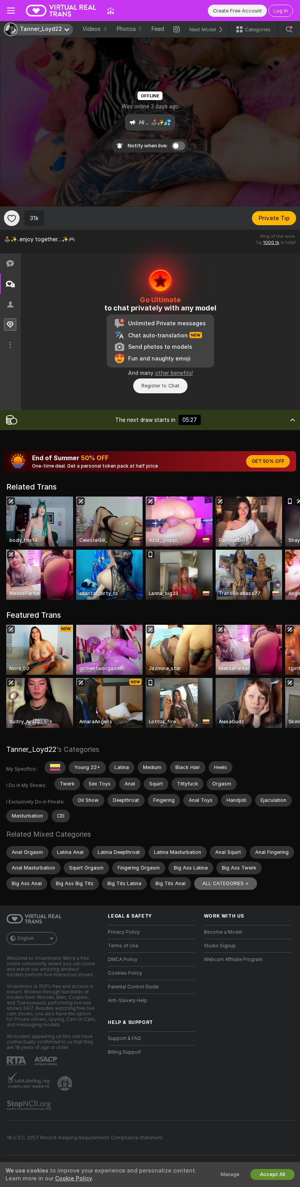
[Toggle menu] (11, 10)
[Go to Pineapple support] (65, 1083)
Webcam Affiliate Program (233, 959)
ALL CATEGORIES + (225, 883)
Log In (280, 11)
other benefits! (174, 373)
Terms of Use (123, 946)
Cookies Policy (125, 973)
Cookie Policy (73, 1178)
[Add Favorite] (12, 218)
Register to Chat (160, 386)
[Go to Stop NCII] (30, 1105)
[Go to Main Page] (61, 10)
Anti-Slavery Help (127, 1000)
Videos (94, 28)
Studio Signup (220, 946)
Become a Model (223, 932)
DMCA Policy (123, 959)
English (26, 938)
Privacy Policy (124, 932)
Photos (129, 28)
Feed (157, 28)
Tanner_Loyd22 (31, 749)
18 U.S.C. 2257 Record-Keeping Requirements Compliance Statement (84, 1137)
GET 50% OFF (268, 461)
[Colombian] (55, 767)
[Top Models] (110, 10)
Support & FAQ (124, 1038)
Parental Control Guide (133, 987)
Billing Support (124, 1052)
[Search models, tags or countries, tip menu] (289, 29)
